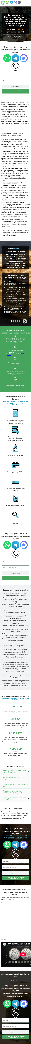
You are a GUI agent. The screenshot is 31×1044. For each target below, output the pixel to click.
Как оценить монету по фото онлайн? (13, 778)
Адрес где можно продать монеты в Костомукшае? (15, 771)
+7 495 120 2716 (20, 338)
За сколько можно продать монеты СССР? (15, 785)
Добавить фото (16, 86)
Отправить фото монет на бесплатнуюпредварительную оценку (15, 91)
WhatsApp (9, 350)
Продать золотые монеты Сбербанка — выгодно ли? (12, 792)
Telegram (16, 350)
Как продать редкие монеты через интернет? (15, 798)
